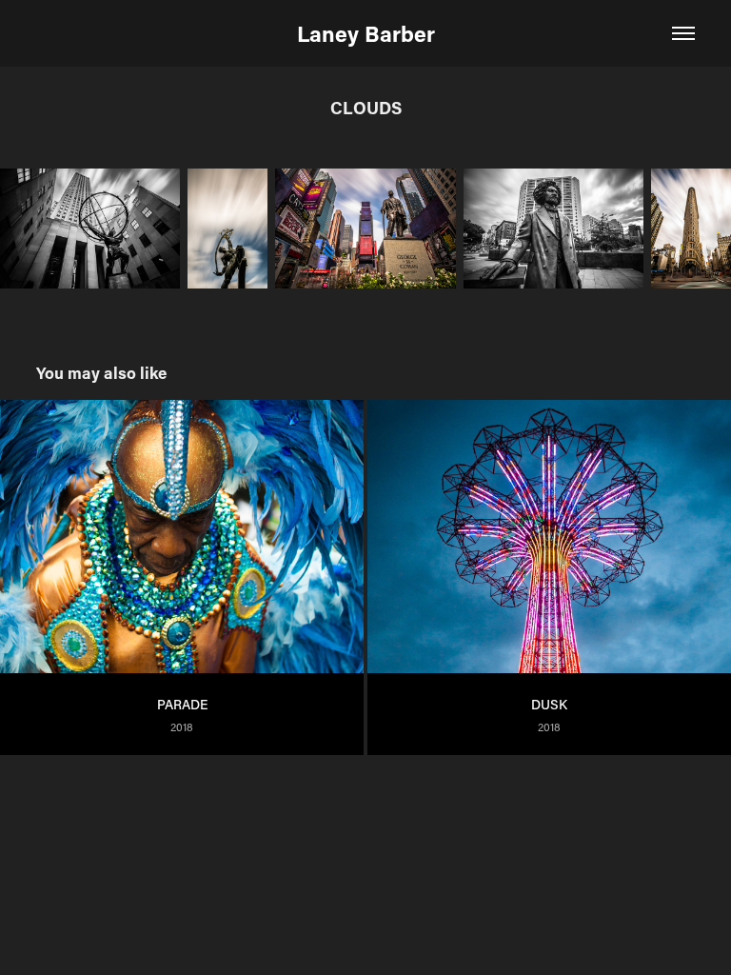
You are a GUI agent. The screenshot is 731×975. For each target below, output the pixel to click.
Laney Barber (366, 33)
